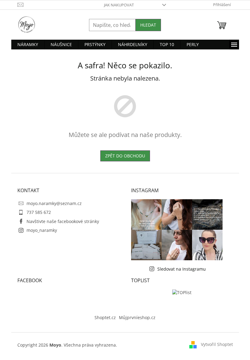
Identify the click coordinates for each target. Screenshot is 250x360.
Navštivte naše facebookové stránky (63, 221)
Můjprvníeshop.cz (137, 317)
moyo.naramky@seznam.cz (54, 203)
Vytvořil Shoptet (217, 344)
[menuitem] (27, 44)
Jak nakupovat (119, 5)
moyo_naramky (42, 230)
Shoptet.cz (105, 317)
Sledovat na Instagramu (181, 269)
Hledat (148, 25)
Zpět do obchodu (125, 156)
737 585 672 (39, 212)
